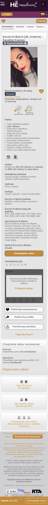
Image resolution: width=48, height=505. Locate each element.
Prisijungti (41, 21)
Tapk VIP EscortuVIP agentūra (24, 386)
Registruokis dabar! (16, 369)
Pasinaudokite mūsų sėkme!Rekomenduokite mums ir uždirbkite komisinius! (24, 424)
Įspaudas (7, 448)
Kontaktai (17, 444)
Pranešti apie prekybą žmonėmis (28, 455)
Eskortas (20, 27)
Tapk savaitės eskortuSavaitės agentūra (24, 405)
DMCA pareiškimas (32, 452)
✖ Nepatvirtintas (15, 43)
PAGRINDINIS (7, 27)
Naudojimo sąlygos (20, 448)
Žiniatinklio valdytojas (24, 446)
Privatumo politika (15, 452)
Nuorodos (39, 444)
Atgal (7, 14)
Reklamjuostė (27, 444)
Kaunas (40, 27)
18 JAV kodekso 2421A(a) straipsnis (18, 450)
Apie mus (8, 444)
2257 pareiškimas (36, 448)
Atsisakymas (39, 450)
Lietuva (30, 27)
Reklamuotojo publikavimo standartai (20, 454)
